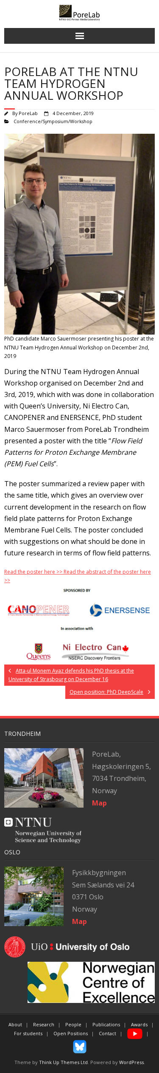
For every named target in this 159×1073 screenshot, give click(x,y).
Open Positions (70, 1033)
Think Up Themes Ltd (63, 1062)
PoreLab (28, 113)
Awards (139, 1024)
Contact (107, 1033)
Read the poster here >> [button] (34, 571)
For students (28, 1033)
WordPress (131, 1062)
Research (43, 1024)
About (15, 1024)
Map (79, 921)
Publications (106, 1024)
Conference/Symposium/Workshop (53, 121)
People (73, 1024)
